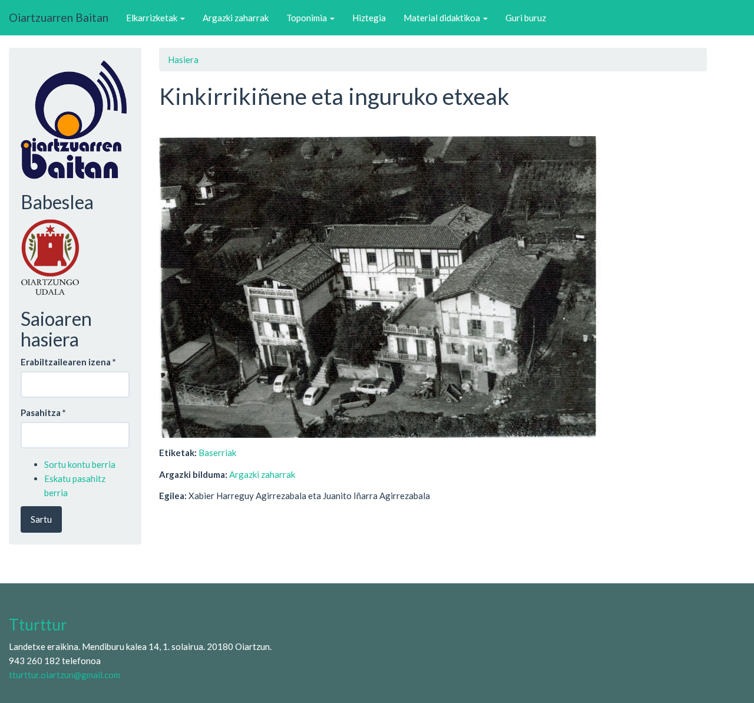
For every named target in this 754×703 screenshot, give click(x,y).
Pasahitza (43, 412)
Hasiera (183, 59)
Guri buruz (525, 17)
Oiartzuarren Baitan (58, 17)
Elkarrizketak (152, 17)
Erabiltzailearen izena (68, 362)
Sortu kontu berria (79, 464)
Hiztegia (369, 17)
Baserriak (217, 452)
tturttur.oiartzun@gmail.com (64, 674)
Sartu (41, 519)
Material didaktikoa (443, 17)
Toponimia (307, 17)
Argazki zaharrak (236, 17)
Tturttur (38, 624)
